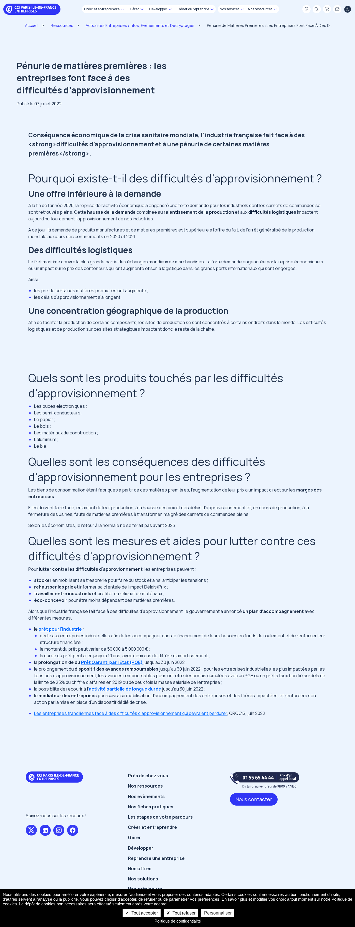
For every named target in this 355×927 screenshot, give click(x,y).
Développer (140, 848)
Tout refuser (183, 913)
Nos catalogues (145, 889)
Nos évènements (146, 796)
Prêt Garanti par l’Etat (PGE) (112, 662)
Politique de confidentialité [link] (177, 921)
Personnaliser (218, 913)
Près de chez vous (148, 776)
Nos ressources (145, 786)
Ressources (62, 25)
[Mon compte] (347, 9)
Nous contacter (253, 799)
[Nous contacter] (337, 9)
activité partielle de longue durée (125, 689)
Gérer (134, 837)
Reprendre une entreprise (156, 858)
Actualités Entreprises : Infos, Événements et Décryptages (140, 25)
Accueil (31, 25)
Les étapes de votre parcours (160, 817)
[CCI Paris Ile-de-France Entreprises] (31, 8)
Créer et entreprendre (152, 827)
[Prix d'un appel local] (264, 780)
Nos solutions (143, 879)
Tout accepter (144, 913)
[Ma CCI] (306, 9)
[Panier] (327, 9)
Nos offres (139, 868)
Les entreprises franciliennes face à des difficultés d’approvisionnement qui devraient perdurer (130, 713)
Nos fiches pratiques (150, 807)
